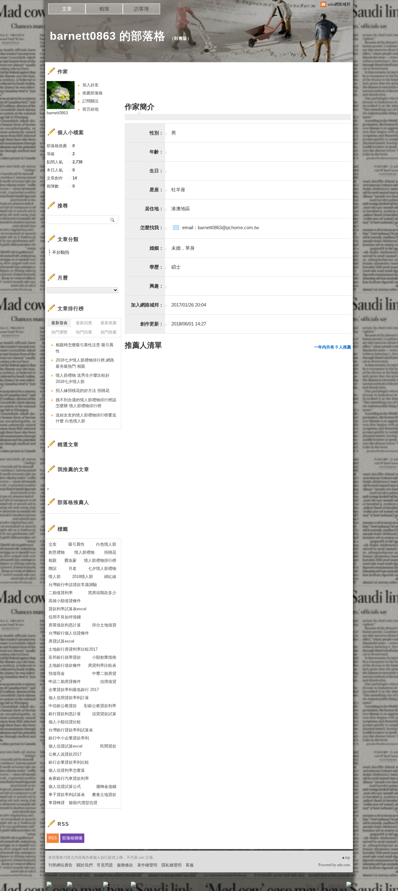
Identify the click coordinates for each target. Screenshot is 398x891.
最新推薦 (108, 322)
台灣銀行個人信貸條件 (69, 633)
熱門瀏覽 (59, 332)
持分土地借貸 (104, 625)
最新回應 (84, 322)
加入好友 (90, 85)
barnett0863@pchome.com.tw (228, 227)
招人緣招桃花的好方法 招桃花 (82, 390)
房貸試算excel (61, 641)
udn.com (343, 865)
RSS (53, 838)
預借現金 (57, 673)
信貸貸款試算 (104, 713)
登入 (310, 886)
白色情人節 (106, 544)
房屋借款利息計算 (65, 625)
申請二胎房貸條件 (65, 681)
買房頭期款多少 (102, 592)
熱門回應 (84, 332)
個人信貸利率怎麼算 (67, 770)
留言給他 (90, 109)
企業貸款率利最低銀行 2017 (74, 689)
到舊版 (180, 38)
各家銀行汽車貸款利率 (69, 778)
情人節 (55, 576)
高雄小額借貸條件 (65, 600)
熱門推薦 (108, 332)
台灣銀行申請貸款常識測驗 (73, 584)
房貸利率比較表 (102, 665)
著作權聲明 (147, 865)
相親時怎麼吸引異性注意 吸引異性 (84, 348)
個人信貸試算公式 (65, 786)
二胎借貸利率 (61, 592)
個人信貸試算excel (65, 746)
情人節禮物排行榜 (100, 560)
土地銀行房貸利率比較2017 (73, 649)
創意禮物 (57, 552)
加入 (321, 886)
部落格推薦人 (73, 502)
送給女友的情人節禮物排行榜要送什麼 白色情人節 (86, 418)
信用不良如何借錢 (65, 617)
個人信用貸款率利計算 (69, 697)
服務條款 (125, 865)
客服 (190, 865)
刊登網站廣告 (60, 865)
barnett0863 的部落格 (107, 36)
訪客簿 (141, 8)
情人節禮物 (84, 552)
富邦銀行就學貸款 (65, 657)
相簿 (104, 8)
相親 (53, 560)
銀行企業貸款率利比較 (69, 762)
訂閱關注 (90, 101)
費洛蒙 (70, 560)
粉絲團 (59, 886)
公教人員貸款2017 (65, 754)
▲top (345, 857)
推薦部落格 (92, 93)
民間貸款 (108, 746)
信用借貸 (108, 681)
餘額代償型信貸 (83, 802)
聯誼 (53, 568)
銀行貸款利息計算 (65, 713)
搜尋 (112, 219)
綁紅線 (110, 576)
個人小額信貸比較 (65, 722)
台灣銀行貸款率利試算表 (71, 730)
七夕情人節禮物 (102, 568)
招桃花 (110, 552)
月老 (72, 568)
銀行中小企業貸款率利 (69, 738)
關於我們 (84, 865)
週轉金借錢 (106, 786)
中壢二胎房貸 (104, 673)
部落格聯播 (72, 838)
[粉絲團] (49, 884)
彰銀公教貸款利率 (100, 705)
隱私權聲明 (171, 865)
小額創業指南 (104, 657)
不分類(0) (60, 252)
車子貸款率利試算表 (67, 794)
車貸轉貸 (57, 802)
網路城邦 (336, 886)
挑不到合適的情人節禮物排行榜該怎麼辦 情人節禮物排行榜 (86, 403)
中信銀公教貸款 (63, 705)
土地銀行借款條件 (65, 665)
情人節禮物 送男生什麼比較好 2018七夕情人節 (82, 378)
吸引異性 (76, 544)
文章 (67, 8)
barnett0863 (57, 113)
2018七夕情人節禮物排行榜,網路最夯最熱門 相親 (85, 363)
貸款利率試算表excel (67, 609)
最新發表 (59, 322)
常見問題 (105, 865)
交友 (53, 544)
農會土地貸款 (104, 794)
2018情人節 (82, 576)
